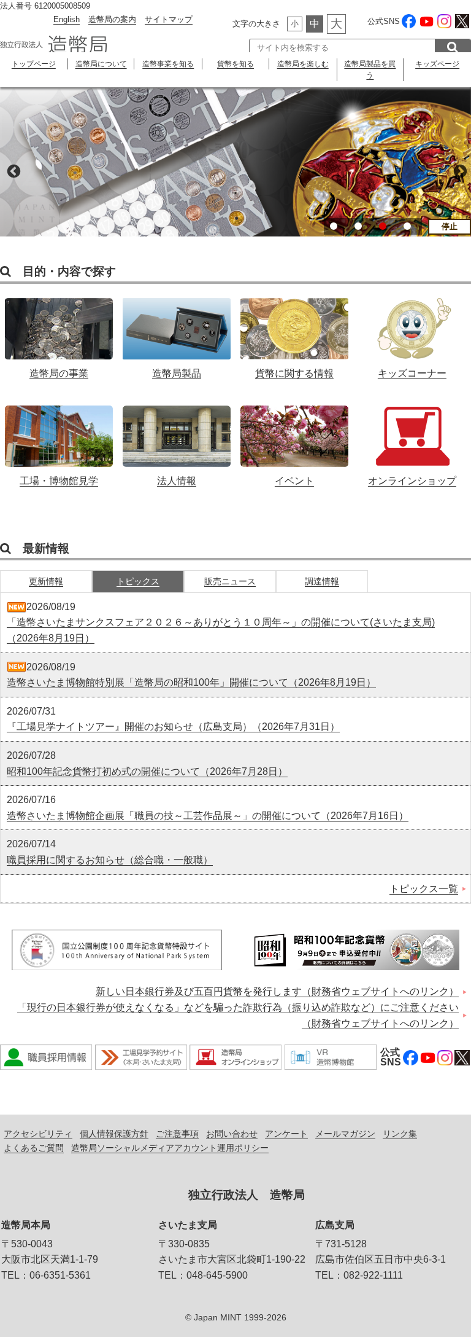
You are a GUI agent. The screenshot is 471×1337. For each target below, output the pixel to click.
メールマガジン (345, 1134)
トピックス (138, 581)
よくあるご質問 (34, 1148)
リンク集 (400, 1134)
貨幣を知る (235, 64)
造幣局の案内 (112, 19)
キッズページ (437, 64)
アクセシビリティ (38, 1134)
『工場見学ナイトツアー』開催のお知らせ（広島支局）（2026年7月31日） (173, 726)
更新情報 (46, 581)
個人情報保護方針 (114, 1134)
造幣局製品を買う (370, 69)
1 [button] (333, 226)
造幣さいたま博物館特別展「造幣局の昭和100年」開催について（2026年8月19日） (191, 682)
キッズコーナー (412, 332)
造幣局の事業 (59, 332)
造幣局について (101, 64)
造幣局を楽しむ (303, 64)
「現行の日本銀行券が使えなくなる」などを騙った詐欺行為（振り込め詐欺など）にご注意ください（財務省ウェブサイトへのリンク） (238, 1015)
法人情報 (177, 439)
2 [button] (358, 226)
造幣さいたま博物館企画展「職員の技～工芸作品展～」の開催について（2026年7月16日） (207, 815)
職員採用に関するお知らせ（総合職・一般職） (110, 860)
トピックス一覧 (423, 889)
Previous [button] (12, 170)
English (66, 19)
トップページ (34, 64)
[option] (235, 162)
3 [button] (382, 226)
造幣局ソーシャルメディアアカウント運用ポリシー (170, 1148)
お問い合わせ (232, 1134)
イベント (294, 439)
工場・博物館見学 (59, 439)
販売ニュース (230, 581)
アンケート (286, 1134)
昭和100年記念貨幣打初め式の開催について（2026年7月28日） (147, 771)
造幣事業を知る (168, 64)
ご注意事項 (177, 1134)
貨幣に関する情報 (294, 332)
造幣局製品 (177, 332)
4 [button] (407, 226)
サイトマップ (169, 19)
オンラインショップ (412, 439)
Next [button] (459, 170)
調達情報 (322, 581)
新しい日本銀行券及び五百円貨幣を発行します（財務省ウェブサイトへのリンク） (277, 991)
